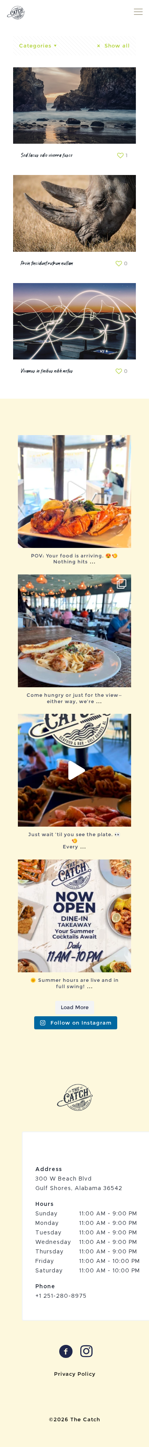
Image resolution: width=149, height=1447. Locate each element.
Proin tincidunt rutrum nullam (47, 263)
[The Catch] (16, 12)
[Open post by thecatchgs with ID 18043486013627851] (74, 630)
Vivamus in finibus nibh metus (47, 371)
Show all (116, 45)
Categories (35, 45)
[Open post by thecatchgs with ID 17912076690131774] (74, 491)
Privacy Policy (74, 1374)
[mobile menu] (138, 12)
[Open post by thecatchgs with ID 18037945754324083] (74, 770)
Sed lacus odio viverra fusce (47, 155)
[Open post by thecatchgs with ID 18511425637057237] (74, 915)
